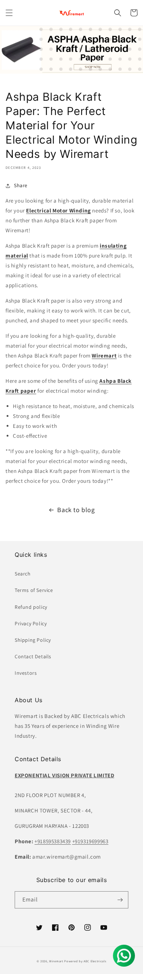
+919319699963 (90, 841)
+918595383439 (52, 841)
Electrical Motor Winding (58, 210)
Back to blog (76, 509)
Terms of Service (34, 590)
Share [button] (20, 185)
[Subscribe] (120, 899)
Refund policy (31, 607)
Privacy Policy (31, 623)
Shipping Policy (33, 640)
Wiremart (56, 961)
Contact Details (33, 656)
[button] (9, 13)
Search (23, 573)
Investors (26, 673)
